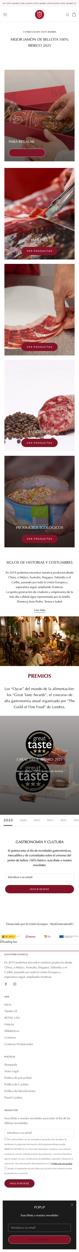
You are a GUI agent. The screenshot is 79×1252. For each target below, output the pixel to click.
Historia (9, 1024)
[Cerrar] (72, 1204)
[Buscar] (67, 14)
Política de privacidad (17, 1078)
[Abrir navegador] (5, 14)
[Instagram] (14, 984)
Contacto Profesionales (18, 1044)
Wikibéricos (11, 1031)
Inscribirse (39, 889)
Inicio (7, 1004)
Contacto (10, 1037)
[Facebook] (5, 984)
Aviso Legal (11, 1071)
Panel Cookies (13, 1097)
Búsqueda (10, 1064)
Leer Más (39, 610)
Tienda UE (10, 1011)
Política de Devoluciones (19, 1091)
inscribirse (39, 1239)
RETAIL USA (12, 1018)
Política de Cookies (16, 1084)
